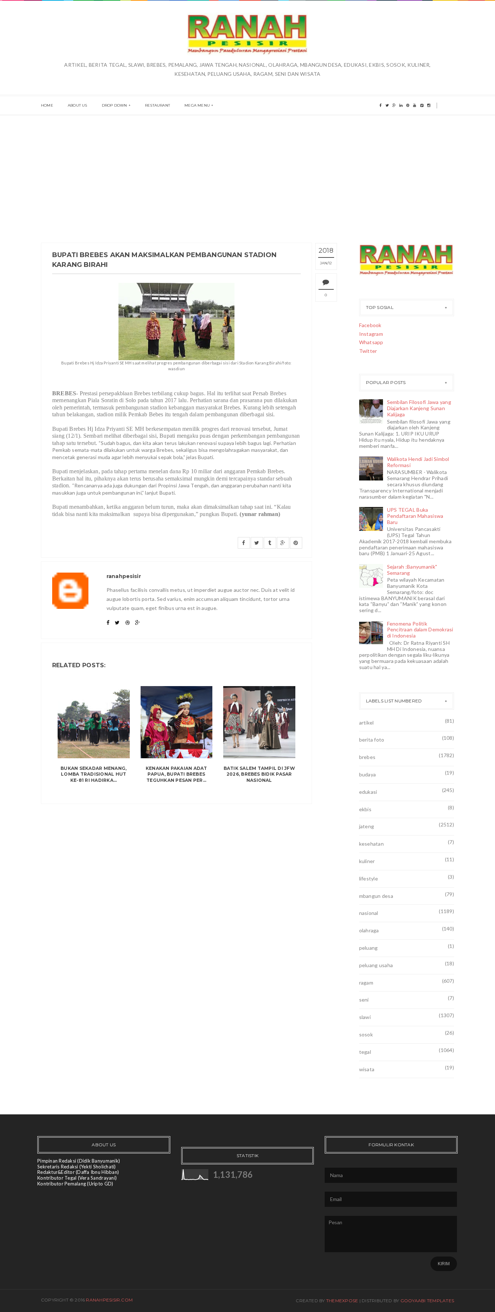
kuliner (367, 861)
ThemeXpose (342, 1300)
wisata (367, 1069)
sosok (366, 1034)
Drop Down (114, 105)
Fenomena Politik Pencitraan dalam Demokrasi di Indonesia (420, 629)
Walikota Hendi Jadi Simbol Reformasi (418, 462)
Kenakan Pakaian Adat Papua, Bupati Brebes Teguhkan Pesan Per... (176, 774)
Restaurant (157, 105)
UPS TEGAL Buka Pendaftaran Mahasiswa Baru (415, 516)
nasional (368, 913)
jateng (366, 826)
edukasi (368, 792)
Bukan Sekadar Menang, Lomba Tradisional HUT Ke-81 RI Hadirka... (93, 774)
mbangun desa (376, 896)
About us (77, 105)
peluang (368, 948)
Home (47, 105)
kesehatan (371, 844)
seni (364, 1000)
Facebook (370, 325)
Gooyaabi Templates (427, 1300)
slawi (365, 1017)
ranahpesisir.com (109, 1300)
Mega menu (197, 105)
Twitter (368, 351)
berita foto (371, 740)
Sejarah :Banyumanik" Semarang (412, 570)
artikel (366, 722)
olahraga (369, 930)
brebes (367, 757)
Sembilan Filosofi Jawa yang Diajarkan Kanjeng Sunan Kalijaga (419, 408)
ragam (366, 982)
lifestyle (368, 878)
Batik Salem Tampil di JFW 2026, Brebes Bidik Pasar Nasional (259, 774)
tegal (365, 1052)
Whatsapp (371, 342)
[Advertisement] (247, 170)
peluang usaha (376, 965)
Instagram (371, 334)
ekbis (365, 809)
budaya (367, 774)
